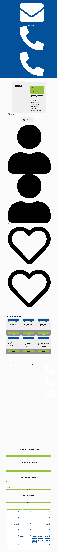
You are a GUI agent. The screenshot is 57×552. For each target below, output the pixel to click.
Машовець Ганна (12, 327)
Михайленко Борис (28, 327)
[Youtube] (44, 404)
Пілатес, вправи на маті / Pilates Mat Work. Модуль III (13, 325)
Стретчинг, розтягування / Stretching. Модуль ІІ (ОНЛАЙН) (43, 325)
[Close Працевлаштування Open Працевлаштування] (8, 116)
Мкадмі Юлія (12, 345)
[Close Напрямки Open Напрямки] (8, 81)
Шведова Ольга (27, 346)
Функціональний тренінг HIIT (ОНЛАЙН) (28, 325)
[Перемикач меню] (7, 79)
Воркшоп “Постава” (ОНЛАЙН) (11, 343)
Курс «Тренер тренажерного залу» (43, 344)
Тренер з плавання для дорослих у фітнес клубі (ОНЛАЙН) (27, 343)
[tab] (32, 85)
